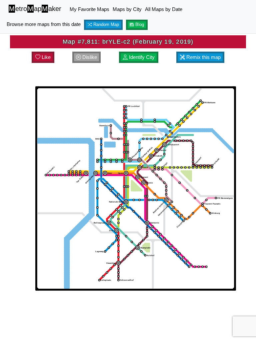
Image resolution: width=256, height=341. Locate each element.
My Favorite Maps (89, 9)
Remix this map (203, 57)
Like (45, 57)
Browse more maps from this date (44, 24)
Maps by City (127, 9)
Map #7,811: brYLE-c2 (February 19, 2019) (128, 41)
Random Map (105, 24)
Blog (139, 24)
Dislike (89, 57)
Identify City (141, 57)
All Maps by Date (163, 9)
